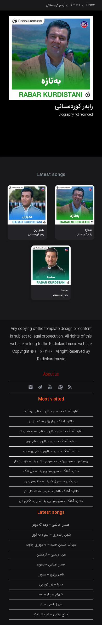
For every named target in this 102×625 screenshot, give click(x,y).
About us (51, 374)
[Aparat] (59, 386)
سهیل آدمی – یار (51, 604)
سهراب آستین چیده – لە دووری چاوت (51, 545)
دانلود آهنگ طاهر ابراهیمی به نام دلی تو (51, 491)
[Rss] (69, 386)
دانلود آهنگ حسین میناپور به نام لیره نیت (51, 411)
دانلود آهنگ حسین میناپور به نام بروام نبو (51, 451)
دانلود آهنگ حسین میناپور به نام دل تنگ (51, 471)
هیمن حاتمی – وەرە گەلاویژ (51, 525)
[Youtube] (49, 386)
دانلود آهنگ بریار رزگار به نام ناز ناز (51, 421)
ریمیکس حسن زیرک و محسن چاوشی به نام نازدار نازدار (51, 461)
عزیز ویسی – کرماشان (51, 555)
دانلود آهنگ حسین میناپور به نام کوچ (51, 441)
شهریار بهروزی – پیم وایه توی (51, 535)
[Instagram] (29, 386)
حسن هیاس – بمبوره (51, 565)
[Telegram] (39, 386)
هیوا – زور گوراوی (51, 584)
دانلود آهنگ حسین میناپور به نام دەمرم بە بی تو (51, 431)
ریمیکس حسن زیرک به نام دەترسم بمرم (51, 481)
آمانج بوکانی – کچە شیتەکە (51, 614)
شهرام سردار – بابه (51, 594)
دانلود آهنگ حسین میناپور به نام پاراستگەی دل (51, 501)
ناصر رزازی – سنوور (51, 575)
